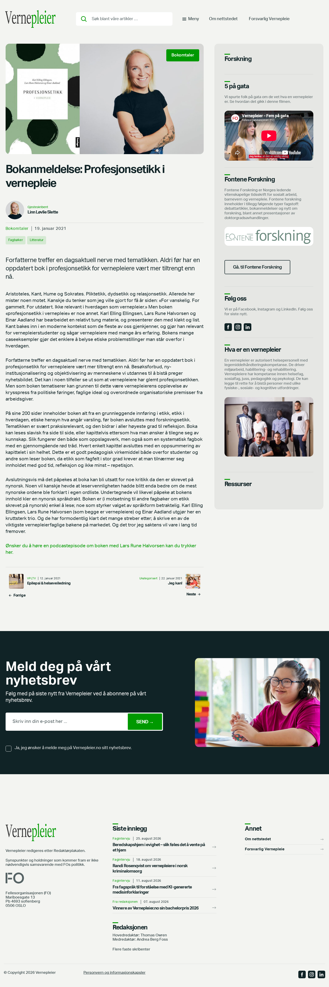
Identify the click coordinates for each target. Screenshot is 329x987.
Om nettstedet (223, 19)
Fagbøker (15, 240)
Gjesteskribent (38, 207)
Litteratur (36, 240)
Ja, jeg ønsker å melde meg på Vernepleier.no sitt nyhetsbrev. (73, 748)
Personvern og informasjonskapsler (114, 972)
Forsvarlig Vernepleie (269, 19)
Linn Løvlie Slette (43, 212)
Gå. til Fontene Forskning (257, 267)
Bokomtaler (17, 229)
